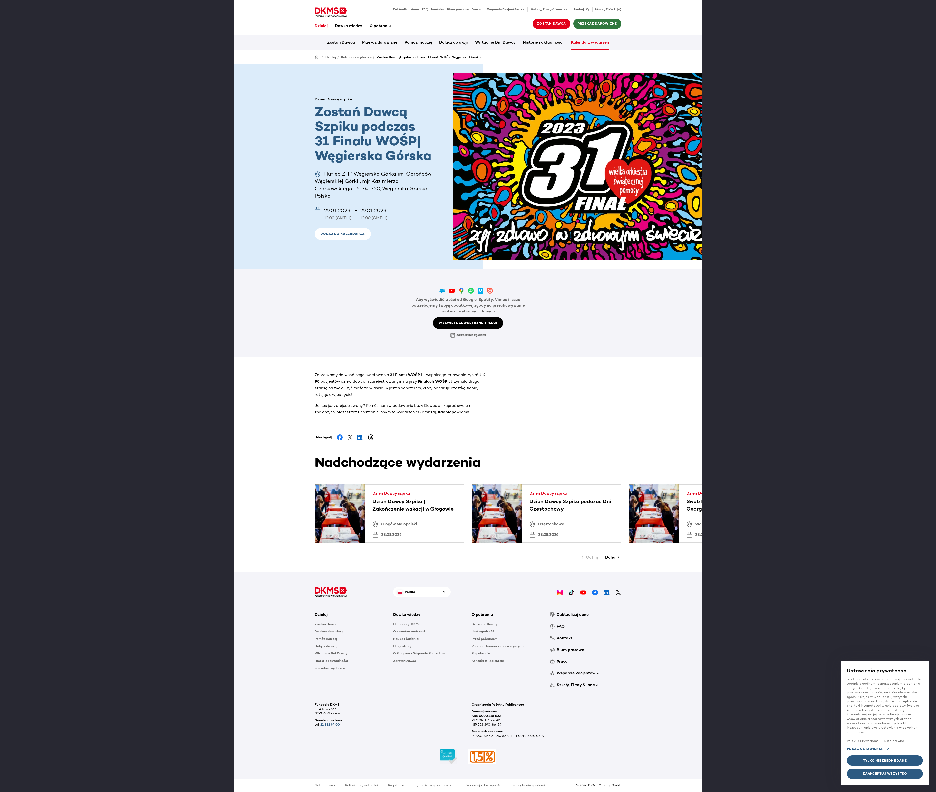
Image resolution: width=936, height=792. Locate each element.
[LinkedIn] (607, 592)
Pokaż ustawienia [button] (865, 749)
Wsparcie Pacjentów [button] (503, 9)
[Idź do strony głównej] (331, 12)
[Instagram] (560, 592)
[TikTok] (572, 592)
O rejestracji (402, 646)
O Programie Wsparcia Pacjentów (419, 653)
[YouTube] (583, 592)
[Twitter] (618, 592)
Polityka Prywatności (863, 740)
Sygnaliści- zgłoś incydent (434, 785)
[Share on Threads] (370, 437)
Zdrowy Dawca (404, 660)
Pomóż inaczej (418, 42)
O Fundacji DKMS (406, 624)
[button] (343, 234)
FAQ (425, 9)
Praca (476, 9)
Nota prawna (325, 785)
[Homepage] (317, 57)
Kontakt (437, 9)
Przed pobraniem (484, 639)
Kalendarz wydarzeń (590, 42)
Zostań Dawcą (341, 42)
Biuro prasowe (458, 9)
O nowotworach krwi (409, 631)
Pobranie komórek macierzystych (498, 646)
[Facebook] (595, 592)
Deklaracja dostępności (483, 785)
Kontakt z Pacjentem (488, 660)
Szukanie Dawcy (484, 624)
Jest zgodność (483, 631)
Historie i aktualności (543, 42)
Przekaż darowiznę (379, 42)
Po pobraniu (481, 653)
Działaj (321, 25)
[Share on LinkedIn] (360, 437)
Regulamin (396, 785)
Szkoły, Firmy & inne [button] (546, 9)
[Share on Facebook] (340, 437)
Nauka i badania (406, 639)
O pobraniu (380, 25)
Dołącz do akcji (453, 42)
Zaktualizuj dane (406, 9)
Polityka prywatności (361, 785)
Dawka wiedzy (348, 25)
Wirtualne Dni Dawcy (495, 42)
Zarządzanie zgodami (471, 335)
